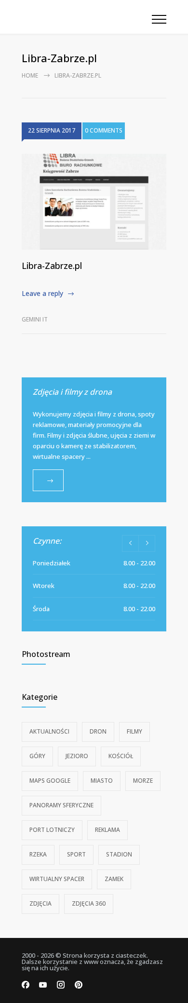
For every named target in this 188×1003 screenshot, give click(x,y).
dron (98, 731)
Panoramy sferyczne (61, 805)
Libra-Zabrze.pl (52, 265)
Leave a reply (42, 293)
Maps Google (49, 780)
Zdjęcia (40, 903)
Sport (76, 854)
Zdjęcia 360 (89, 903)
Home (30, 75)
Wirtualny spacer (56, 879)
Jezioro (77, 756)
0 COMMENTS (103, 130)
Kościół (120, 756)
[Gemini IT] (87, 17)
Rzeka (38, 854)
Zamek (114, 879)
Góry (37, 756)
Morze (143, 780)
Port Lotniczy (52, 830)
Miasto (102, 780)
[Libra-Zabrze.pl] (94, 202)
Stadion (119, 854)
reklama (107, 830)
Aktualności (49, 731)
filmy (134, 731)
